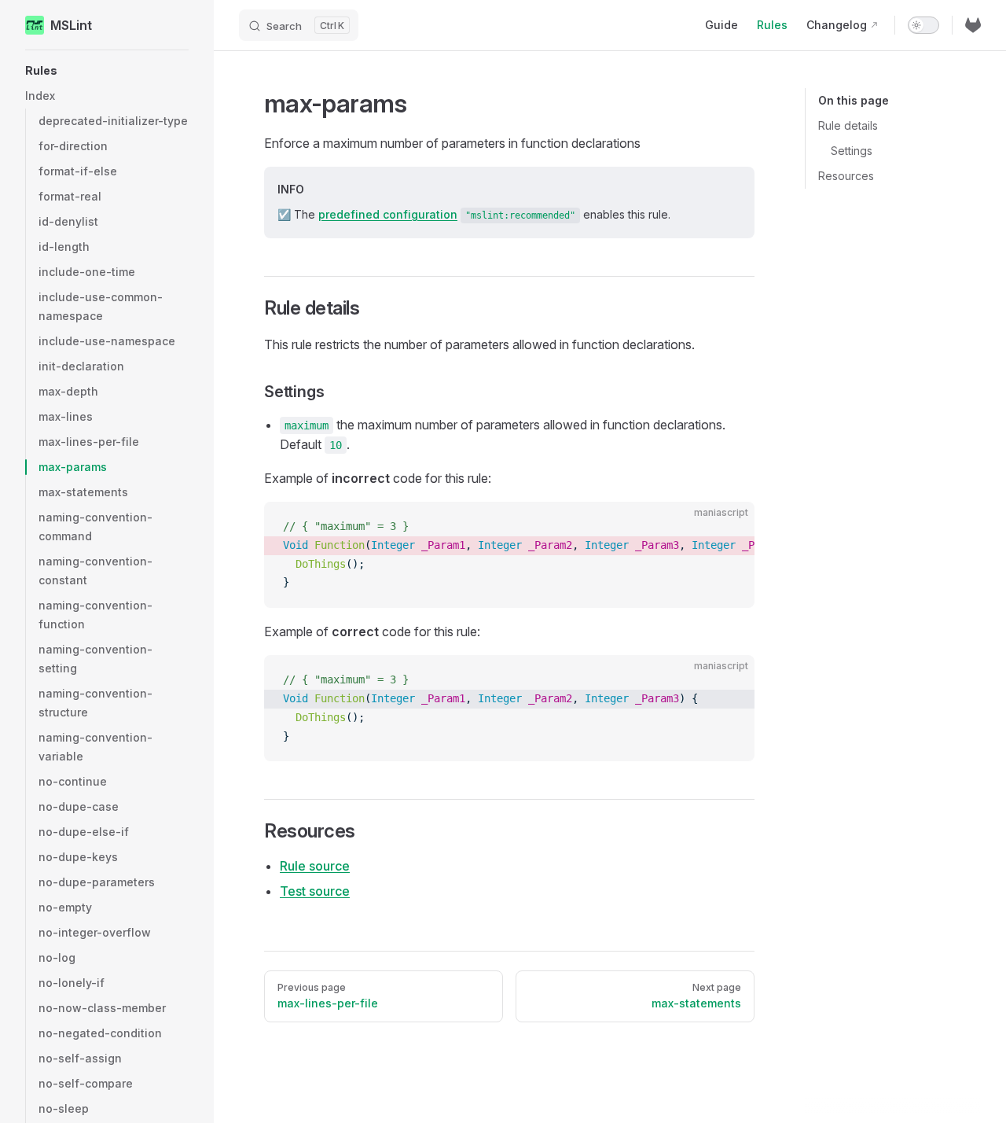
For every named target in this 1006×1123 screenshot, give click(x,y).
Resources (846, 175)
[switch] (923, 25)
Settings (851, 150)
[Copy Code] (729, 527)
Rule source (315, 866)
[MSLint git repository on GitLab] (973, 25)
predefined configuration (387, 214)
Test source (315, 891)
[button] (107, 70)
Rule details (848, 125)
